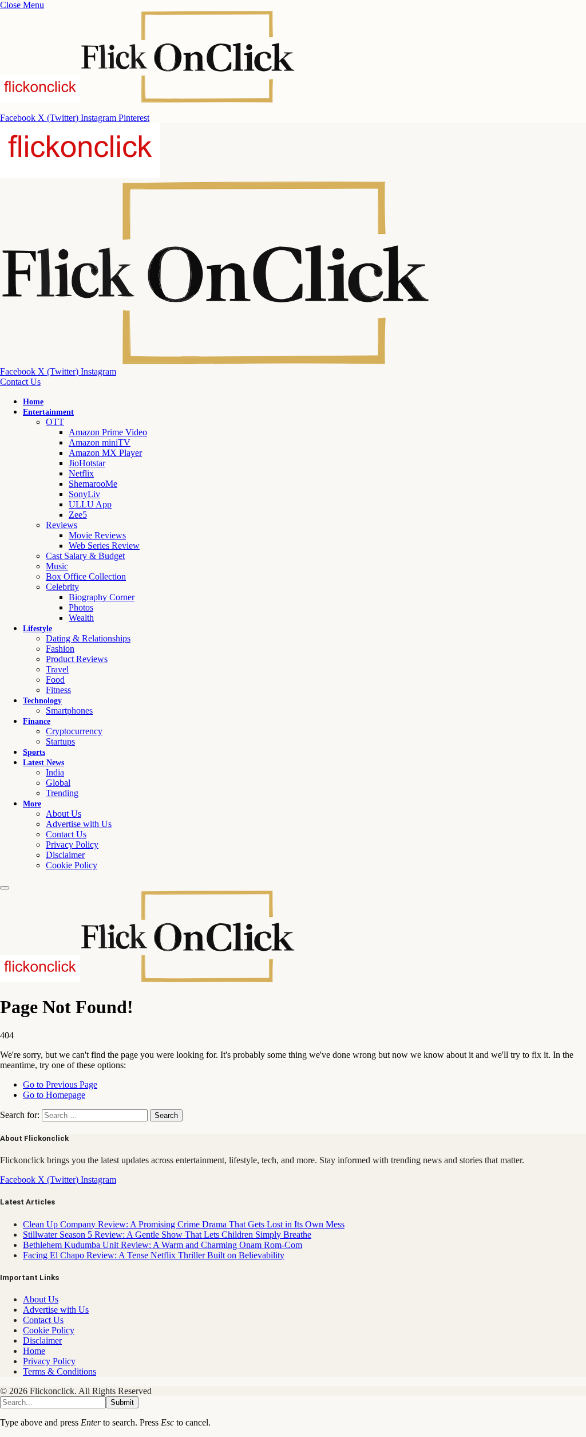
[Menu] (4, 887)
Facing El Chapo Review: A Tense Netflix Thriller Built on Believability (153, 1255)
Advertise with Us (79, 824)
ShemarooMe (93, 484)
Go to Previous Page (60, 1084)
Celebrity (62, 587)
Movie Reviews (97, 535)
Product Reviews (77, 659)
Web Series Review (104, 545)
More (32, 804)
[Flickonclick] (148, 979)
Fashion (60, 648)
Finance (36, 721)
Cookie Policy (71, 865)
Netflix (81, 473)
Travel (57, 669)
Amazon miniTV (99, 442)
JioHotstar (87, 463)
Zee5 (78, 514)
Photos (81, 607)
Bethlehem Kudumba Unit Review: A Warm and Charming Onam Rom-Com (162, 1245)
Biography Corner (101, 597)
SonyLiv (84, 494)
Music (57, 566)
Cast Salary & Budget (85, 556)
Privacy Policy (72, 844)
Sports (34, 752)
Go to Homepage (54, 1095)
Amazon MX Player (105, 453)
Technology (42, 700)
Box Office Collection (86, 576)
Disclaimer (65, 855)
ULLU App (90, 504)
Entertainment (48, 412)
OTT (55, 422)
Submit (122, 1402)
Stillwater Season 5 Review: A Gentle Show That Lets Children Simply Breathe (167, 1234)
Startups (60, 741)
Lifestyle (37, 628)
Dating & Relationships (88, 638)
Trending (62, 793)
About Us (63, 813)
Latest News (43, 762)
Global (58, 783)
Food (55, 679)
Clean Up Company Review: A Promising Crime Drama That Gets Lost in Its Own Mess (184, 1224)
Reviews (61, 525)
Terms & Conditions (59, 1371)
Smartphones (69, 710)
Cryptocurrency (74, 731)
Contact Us (20, 382)
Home (33, 401)
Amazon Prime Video (108, 432)
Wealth (81, 618)
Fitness (58, 690)
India (55, 772)
